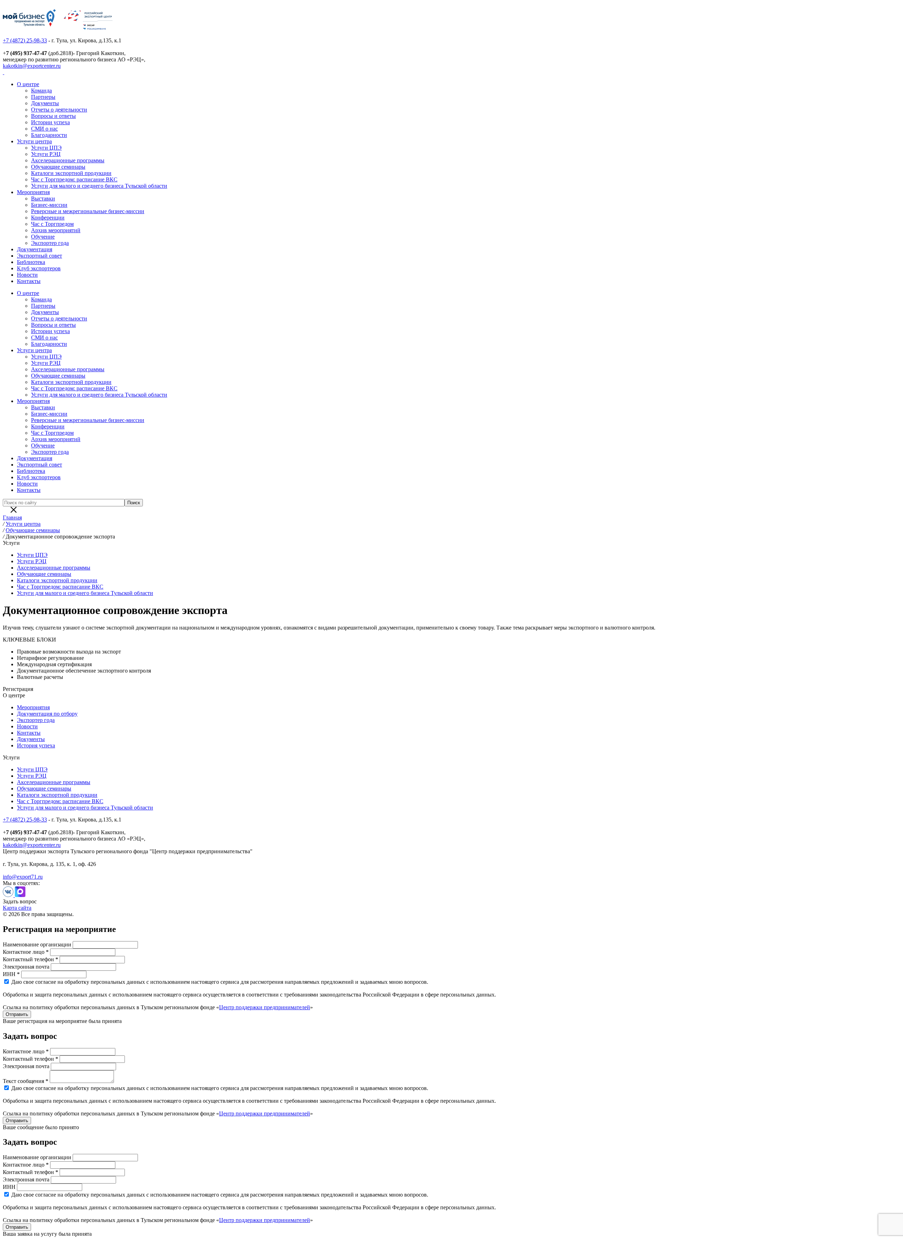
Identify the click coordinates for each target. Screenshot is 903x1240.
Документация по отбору (47, 714)
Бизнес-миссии (49, 205)
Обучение (43, 237)
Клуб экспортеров (39, 268)
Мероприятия (33, 192)
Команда (41, 91)
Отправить (17, 1014)
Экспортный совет (39, 256)
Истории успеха (50, 122)
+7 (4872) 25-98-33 (25, 40)
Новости (27, 275)
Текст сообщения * (25, 1081)
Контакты (29, 281)
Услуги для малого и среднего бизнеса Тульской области (99, 186)
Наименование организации (37, 944)
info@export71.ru (23, 877)
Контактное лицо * (26, 952)
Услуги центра (34, 141)
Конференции (48, 218)
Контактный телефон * (30, 959)
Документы (45, 103)
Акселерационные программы (67, 160)
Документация (34, 249)
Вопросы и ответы (53, 116)
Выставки (43, 198)
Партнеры (43, 97)
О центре (28, 84)
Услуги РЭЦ (46, 154)
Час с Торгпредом (52, 224)
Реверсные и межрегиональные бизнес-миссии (87, 211)
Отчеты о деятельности (59, 110)
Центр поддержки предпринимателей (264, 1007)
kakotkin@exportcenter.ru (32, 66)
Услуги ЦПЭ (46, 148)
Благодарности (49, 135)
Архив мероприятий (55, 230)
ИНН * (11, 974)
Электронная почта (26, 967)
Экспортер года (50, 243)
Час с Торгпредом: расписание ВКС (74, 179)
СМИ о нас (44, 129)
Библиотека (31, 262)
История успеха (36, 745)
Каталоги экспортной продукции (71, 173)
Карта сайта (17, 908)
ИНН (9, 1187)
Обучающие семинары (58, 167)
